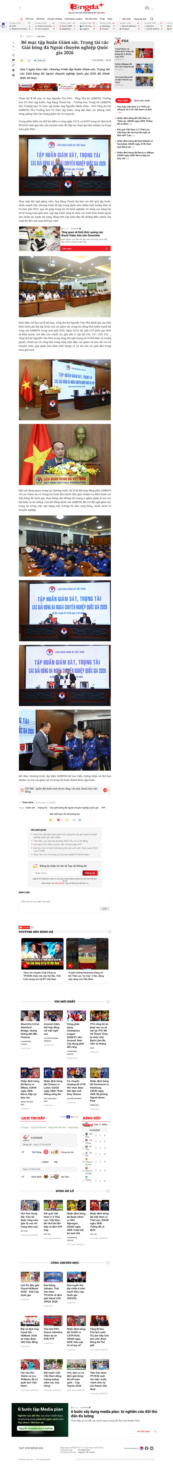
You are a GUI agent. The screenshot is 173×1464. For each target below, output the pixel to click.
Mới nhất (126, 19)
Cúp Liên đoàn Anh (50, 1100)
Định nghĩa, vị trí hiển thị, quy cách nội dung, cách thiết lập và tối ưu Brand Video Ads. (84, 240)
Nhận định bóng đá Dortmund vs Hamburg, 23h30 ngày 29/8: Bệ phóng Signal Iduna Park (99, 1090)
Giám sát (30, 807)
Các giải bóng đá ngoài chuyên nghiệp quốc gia (74, 807)
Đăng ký (90, 873)
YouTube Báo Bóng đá (36, 932)
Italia (109, 19)
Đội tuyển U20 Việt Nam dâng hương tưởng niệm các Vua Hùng (52, 1379)
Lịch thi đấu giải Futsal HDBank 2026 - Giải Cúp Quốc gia (30, 1290)
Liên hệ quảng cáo (43, 1459)
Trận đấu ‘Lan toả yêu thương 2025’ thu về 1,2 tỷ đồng (61, 841)
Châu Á (29, 36)
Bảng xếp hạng (92, 1118)
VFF (103, 807)
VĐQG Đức (94, 1105)
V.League (25, 1127)
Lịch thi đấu (33, 1118)
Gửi (105, 908)
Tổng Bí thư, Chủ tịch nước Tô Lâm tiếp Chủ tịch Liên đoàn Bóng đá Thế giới (99, 1337)
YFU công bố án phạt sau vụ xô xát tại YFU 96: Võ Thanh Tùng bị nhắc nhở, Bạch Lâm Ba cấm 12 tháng (99, 1033)
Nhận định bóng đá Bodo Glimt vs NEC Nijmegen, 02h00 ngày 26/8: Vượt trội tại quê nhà (76, 1223)
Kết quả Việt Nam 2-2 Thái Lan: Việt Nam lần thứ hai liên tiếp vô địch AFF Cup (53, 1221)
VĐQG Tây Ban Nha (27, 1103)
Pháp (102, 19)
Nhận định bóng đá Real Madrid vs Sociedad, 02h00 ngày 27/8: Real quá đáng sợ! (135, 144)
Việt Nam (40, 19)
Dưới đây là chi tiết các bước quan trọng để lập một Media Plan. (105, 1420)
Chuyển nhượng (54, 19)
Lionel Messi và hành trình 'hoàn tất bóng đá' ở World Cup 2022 (124, 53)
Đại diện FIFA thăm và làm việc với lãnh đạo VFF (58, 844)
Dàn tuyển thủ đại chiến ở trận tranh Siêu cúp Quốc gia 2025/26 (76, 1292)
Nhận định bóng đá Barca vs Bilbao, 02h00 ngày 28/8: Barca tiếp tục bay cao (30, 1089)
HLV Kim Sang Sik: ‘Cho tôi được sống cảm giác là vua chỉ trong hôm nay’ (29, 1220)
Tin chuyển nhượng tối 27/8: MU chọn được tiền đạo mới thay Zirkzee (76, 1087)
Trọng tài (42, 807)
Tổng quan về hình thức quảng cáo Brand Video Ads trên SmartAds (82, 234)
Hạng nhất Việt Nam (57, 1127)
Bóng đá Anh (140, 19)
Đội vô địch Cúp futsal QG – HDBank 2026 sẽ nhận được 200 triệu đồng (30, 1335)
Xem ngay (66, 248)
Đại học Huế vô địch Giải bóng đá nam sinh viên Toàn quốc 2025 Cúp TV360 (66, 849)
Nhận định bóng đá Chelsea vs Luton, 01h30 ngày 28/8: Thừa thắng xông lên (53, 1087)
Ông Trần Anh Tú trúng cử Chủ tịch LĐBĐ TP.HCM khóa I (62, 854)
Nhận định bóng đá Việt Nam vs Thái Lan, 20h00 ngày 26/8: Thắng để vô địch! (99, 1221)
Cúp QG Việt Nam (38, 1127)
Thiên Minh (27, 802)
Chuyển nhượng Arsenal (51, 1039)
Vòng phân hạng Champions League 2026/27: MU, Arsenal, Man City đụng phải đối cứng (75, 1035)
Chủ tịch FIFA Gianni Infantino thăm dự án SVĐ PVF (53, 1333)
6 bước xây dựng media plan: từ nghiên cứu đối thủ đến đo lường (114, 1413)
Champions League (73, 19)
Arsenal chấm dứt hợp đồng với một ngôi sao (52, 1028)
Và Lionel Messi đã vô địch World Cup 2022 (123, 80)
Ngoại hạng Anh (75, 1127)
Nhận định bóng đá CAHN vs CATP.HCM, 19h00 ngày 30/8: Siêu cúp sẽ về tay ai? (76, 1337)
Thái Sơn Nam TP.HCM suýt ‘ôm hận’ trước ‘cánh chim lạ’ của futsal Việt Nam (98, 1381)
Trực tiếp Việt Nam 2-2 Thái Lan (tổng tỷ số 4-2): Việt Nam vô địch (134, 109)
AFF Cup (29, 19)
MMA (92, 1048)
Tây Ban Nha (91, 19)
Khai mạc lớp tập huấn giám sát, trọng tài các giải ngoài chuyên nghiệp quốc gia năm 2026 (65, 836)
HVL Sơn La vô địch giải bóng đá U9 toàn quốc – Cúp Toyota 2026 (75, 1379)
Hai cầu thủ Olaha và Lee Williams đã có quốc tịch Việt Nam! (29, 1379)
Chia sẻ (41, 60)
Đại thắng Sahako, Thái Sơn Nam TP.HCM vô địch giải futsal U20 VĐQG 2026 (53, 1293)
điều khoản (60, 883)
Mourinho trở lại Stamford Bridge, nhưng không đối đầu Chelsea (30, 1030)
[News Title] (13, 70)
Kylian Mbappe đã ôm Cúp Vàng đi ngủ (124, 65)
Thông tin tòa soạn (26, 1459)
